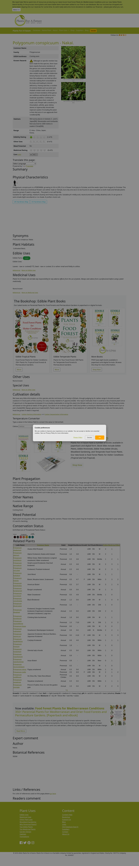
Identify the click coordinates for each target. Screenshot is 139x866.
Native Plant (46, 30)
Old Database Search (70, 827)
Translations (24, 836)
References (16, 270)
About (55, 30)
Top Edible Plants (26, 827)
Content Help (67, 815)
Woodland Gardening (28, 822)
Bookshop (66, 817)
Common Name (43, 545)
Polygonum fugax (19, 626)
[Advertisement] (117, 80)
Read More (20, 731)
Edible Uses (24, 815)
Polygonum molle (19, 672)
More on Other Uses (28, 390)
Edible (105, 545)
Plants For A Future (22, 30)
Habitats (23, 834)
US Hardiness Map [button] (38, 202)
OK (100, 437)
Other (118, 545)
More (19, 369)
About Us (65, 834)
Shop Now (97, 369)
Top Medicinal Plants (28, 829)
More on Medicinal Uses (30, 293)
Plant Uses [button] (63, 30)
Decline (89, 437)
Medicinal (111, 545)
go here (53, 793)
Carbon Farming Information (31, 414)
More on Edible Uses (29, 270)
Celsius (15, 426)
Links (64, 824)
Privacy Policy (77, 437)
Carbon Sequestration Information (56, 414)
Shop (72, 30)
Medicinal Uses (25, 817)
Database (36, 30)
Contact (65, 832)
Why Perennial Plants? (28, 824)
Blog (86, 30)
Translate (29, 166)
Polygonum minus (19, 669)
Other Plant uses (26, 819)
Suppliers (79, 30)
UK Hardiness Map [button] (21, 202)
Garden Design (25, 832)
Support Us (66, 819)
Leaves (26, 258)
